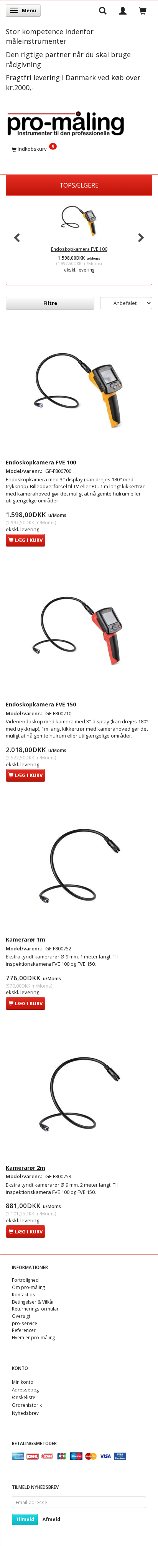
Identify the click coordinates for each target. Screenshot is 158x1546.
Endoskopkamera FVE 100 (79, 249)
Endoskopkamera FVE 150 (41, 704)
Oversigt (21, 1316)
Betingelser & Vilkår (33, 1302)
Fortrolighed (25, 1280)
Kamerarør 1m (25, 939)
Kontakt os (23, 1294)
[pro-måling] (65, 122)
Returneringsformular (35, 1309)
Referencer (24, 1330)
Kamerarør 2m (25, 1167)
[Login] (122, 10)
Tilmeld (25, 1519)
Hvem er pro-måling (33, 1337)
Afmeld (51, 1519)
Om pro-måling (28, 1287)
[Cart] (142, 10)
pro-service (24, 1323)
